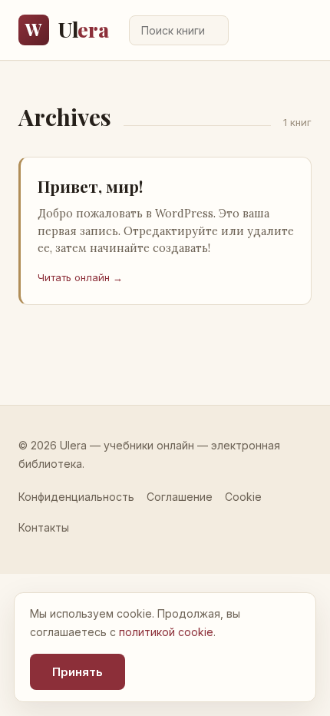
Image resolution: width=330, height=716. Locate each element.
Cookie (243, 496)
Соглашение (180, 496)
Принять (77, 672)
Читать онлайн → (80, 277)
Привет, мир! (90, 186)
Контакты (43, 527)
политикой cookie (166, 631)
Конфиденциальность (76, 496)
